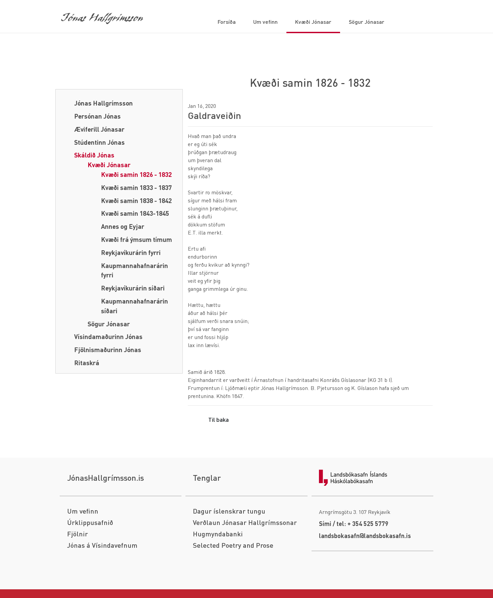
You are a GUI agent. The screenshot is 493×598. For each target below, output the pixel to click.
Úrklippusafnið (90, 522)
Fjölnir (77, 534)
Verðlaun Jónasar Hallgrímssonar (245, 522)
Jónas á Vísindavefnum (102, 545)
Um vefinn (82, 511)
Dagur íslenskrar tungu (229, 511)
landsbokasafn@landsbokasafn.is (365, 535)
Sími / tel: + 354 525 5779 (353, 523)
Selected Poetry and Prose (233, 545)
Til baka (218, 419)
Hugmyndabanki (218, 534)
